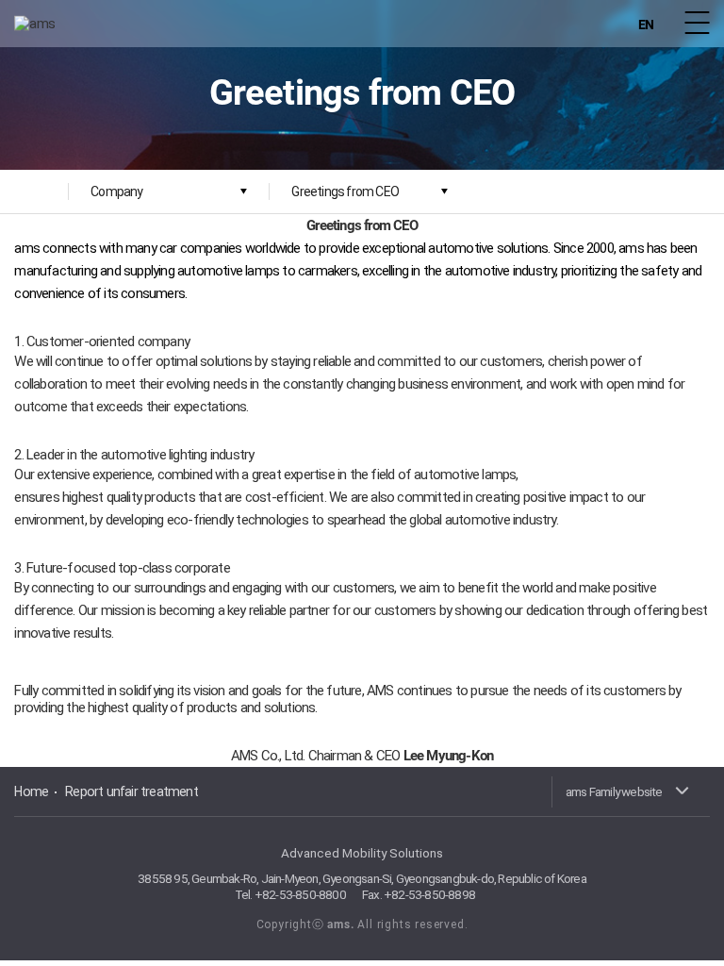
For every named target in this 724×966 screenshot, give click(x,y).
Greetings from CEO (345, 191)
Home (31, 791)
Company (116, 191)
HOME (34, 192)
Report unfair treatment (131, 791)
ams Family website (614, 791)
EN (645, 24)
